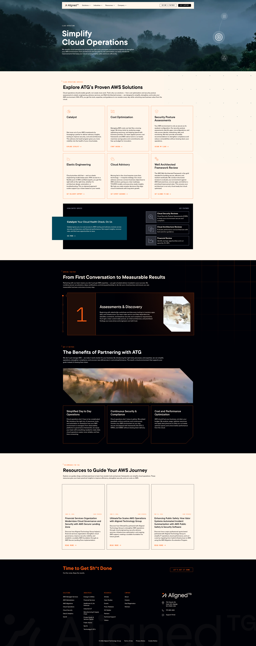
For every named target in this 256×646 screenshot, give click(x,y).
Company (127, 593)
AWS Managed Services (70, 597)
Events (106, 603)
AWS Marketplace (68, 600)
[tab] (63, 295)
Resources (107, 593)
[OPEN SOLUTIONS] (89, 5)
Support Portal (170, 615)
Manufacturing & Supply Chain (91, 613)
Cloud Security (67, 610)
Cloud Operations (68, 607)
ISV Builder (107, 610)
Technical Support (110, 617)
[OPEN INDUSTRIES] (101, 5)
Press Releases (109, 607)
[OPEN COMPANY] (125, 5)
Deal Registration (130, 603)
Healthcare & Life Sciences (89, 604)
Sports (86, 626)
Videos (106, 620)
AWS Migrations (68, 603)
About (127, 597)
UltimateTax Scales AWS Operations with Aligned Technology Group (128, 520)
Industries (88, 593)
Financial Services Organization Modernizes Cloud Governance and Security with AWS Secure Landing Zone (83, 523)
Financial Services (89, 600)
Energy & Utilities (89, 597)
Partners (106, 613)
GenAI (65, 617)
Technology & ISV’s (90, 629)
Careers (127, 600)
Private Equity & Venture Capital (89, 618)
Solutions (66, 593)
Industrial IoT (88, 609)
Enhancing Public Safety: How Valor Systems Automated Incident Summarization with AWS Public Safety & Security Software (172, 523)
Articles (106, 597)
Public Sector (88, 623)
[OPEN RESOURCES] (114, 5)
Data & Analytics (68, 613)
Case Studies (97, 514)
